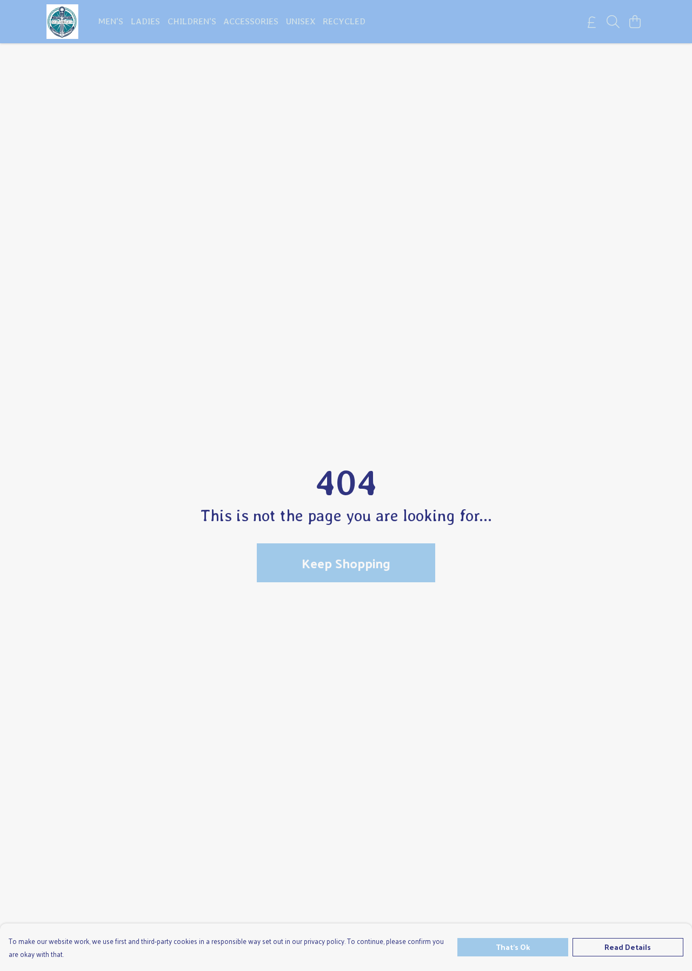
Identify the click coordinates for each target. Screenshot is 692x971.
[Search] (613, 21)
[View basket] (635, 21)
